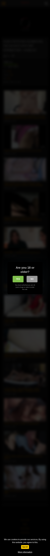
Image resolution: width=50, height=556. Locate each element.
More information (25, 552)
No (32, 279)
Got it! (25, 547)
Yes (18, 279)
